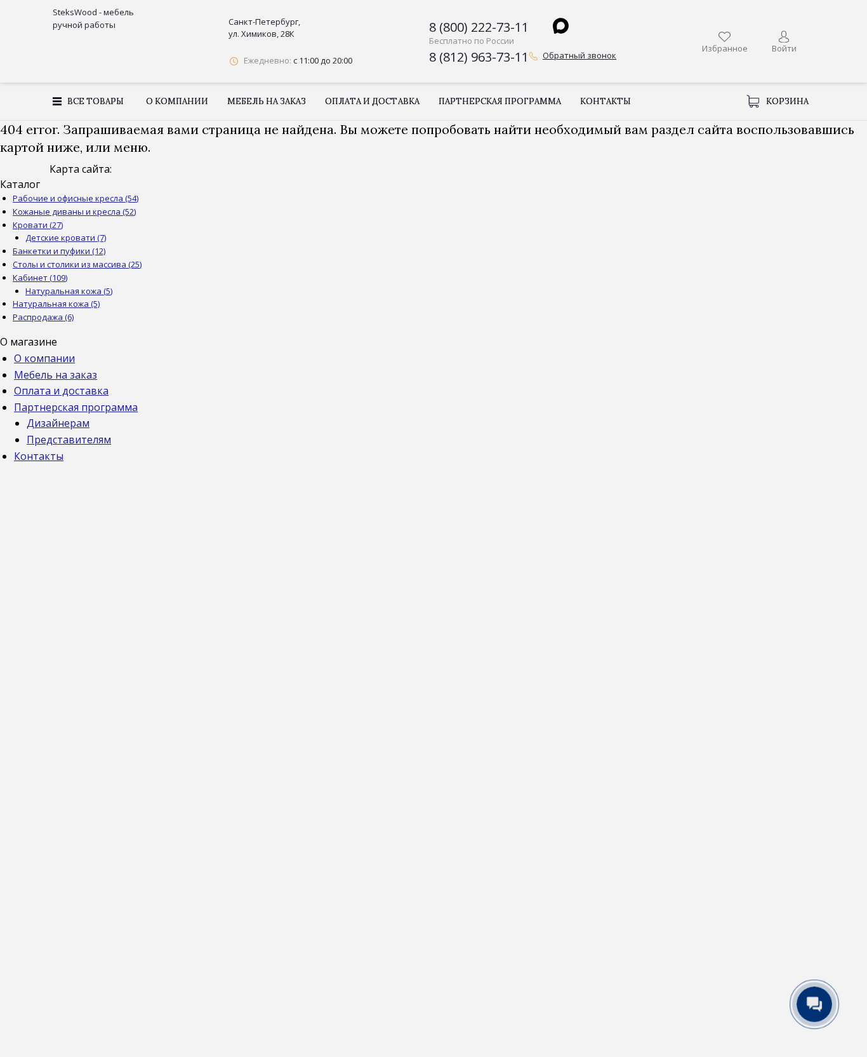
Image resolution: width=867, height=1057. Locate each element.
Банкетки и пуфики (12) (59, 251)
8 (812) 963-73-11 (479, 56)
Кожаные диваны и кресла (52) (74, 211)
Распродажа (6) (43, 317)
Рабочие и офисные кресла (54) (75, 198)
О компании (177, 101)
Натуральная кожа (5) (68, 291)
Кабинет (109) (40, 277)
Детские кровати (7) (65, 237)
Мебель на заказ (266, 101)
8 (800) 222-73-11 (479, 27)
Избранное (725, 48)
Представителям (69, 440)
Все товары (95, 101)
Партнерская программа (500, 101)
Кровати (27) (38, 225)
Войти (784, 48)
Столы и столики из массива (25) (77, 264)
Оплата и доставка (372, 101)
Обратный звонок (579, 55)
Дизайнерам (58, 423)
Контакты (605, 101)
